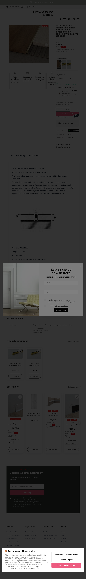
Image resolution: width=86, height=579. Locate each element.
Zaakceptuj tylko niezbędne (66, 554)
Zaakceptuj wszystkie (66, 565)
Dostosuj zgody (66, 560)
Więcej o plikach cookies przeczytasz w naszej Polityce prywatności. (22, 567)
